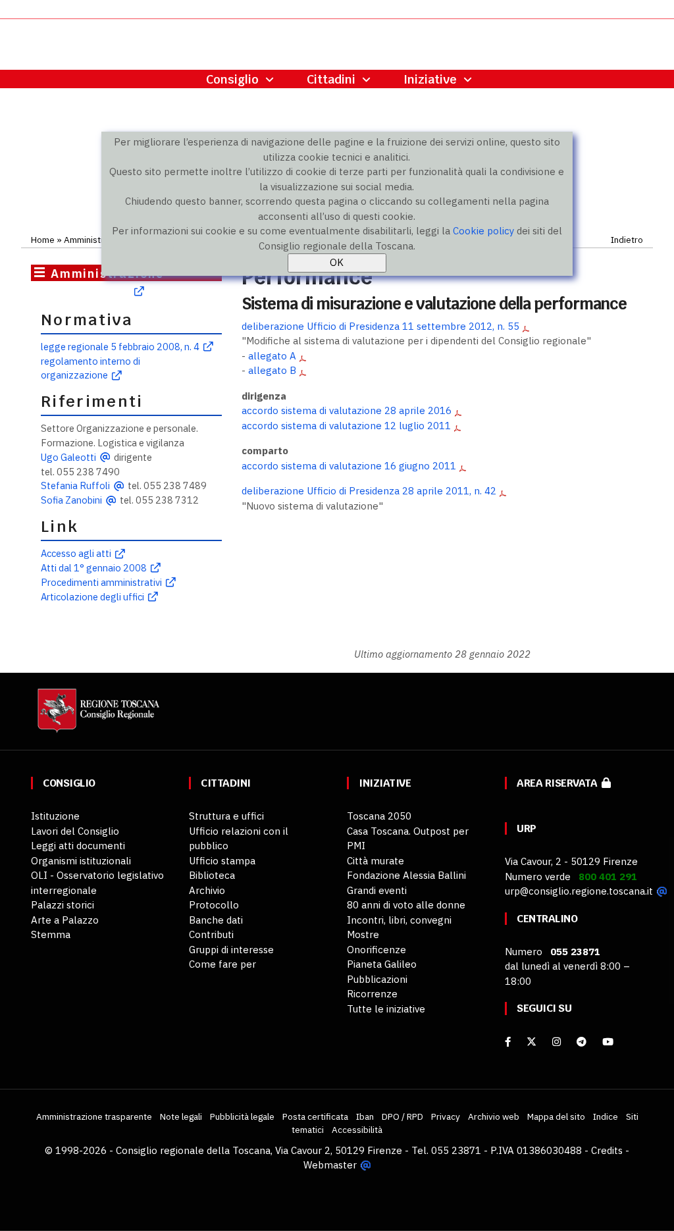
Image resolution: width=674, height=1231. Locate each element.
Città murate (375, 860)
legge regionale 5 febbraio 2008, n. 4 (120, 346)
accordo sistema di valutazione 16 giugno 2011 (349, 465)
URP (526, 828)
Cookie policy (483, 230)
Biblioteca (212, 875)
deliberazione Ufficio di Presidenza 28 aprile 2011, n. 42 (369, 491)
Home (43, 240)
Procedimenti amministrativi (101, 582)
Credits (607, 1150)
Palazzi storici (62, 905)
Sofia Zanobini (71, 500)
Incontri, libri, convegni (399, 920)
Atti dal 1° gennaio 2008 (94, 568)
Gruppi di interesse (231, 949)
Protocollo (214, 905)
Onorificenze (376, 949)
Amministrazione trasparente (94, 1116)
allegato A (272, 356)
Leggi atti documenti (78, 845)
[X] (531, 1041)
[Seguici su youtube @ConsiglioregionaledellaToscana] (607, 1041)
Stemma (50, 934)
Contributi (211, 934)
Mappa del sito (556, 1116)
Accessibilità (357, 1130)
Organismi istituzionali (81, 860)
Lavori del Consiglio (75, 831)
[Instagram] (556, 1041)
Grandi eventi (377, 890)
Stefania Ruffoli (75, 485)
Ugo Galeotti (68, 457)
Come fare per (222, 964)
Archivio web (493, 1116)
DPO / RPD (402, 1116)
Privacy (445, 1116)
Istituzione (55, 816)
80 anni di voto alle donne (406, 905)
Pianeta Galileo (382, 964)
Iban (365, 1116)
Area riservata (559, 783)
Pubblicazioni (377, 979)
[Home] (97, 716)
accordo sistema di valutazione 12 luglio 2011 (346, 425)
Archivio (207, 890)
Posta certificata (315, 1116)
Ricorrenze (372, 993)
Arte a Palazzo (65, 920)
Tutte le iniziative (386, 1009)
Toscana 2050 (379, 816)
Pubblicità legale (242, 1116)
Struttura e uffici (226, 816)
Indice (605, 1116)
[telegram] (583, 1041)
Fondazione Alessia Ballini (406, 875)
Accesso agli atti (76, 553)
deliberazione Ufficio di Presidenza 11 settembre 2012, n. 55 (380, 326)
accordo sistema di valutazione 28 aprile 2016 (347, 410)
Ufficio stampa (222, 860)
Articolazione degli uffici (92, 596)
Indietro (627, 240)
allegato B (272, 370)
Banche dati (216, 920)
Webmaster (330, 1165)
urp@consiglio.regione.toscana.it (579, 891)
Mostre (363, 934)
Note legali (181, 1116)
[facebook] (508, 1041)
